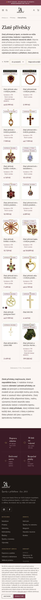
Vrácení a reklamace (9, 556)
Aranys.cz (5, 17)
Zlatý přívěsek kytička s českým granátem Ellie (9, 167)
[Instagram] (4, 509)
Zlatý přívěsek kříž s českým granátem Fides (30, 131)
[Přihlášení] (34, 10)
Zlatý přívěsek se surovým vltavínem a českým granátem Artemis (30, 344)
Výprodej (5, 542)
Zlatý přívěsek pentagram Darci (9, 313)
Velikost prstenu (7, 560)
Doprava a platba (8, 553)
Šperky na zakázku (30, 525)
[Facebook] (9, 509)
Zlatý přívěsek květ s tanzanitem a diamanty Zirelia (30, 167)
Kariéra (25, 535)
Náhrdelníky (6, 532)
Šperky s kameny (8, 539)
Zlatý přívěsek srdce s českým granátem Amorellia (30, 276)
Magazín (26, 528)
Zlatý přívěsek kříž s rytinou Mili (10, 344)
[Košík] (38, 10)
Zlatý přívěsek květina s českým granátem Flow (9, 240)
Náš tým (26, 521)
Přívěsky (12, 17)
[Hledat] (6, 10)
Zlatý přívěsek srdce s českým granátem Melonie (10, 90)
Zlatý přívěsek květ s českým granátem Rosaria (11, 204)
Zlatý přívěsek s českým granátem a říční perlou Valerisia (11, 131)
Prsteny (4, 525)
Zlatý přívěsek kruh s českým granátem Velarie (29, 90)
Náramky (5, 528)
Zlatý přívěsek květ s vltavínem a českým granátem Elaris (11, 276)
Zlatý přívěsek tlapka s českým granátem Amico (30, 240)
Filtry (6, 62)
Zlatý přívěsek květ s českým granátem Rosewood (30, 204)
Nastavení (7, 596)
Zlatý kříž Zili (28, 312)
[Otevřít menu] (3, 10)
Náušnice (5, 521)
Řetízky (4, 535)
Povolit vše (19, 596)
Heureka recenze (29, 532)
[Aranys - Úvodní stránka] (20, 10)
